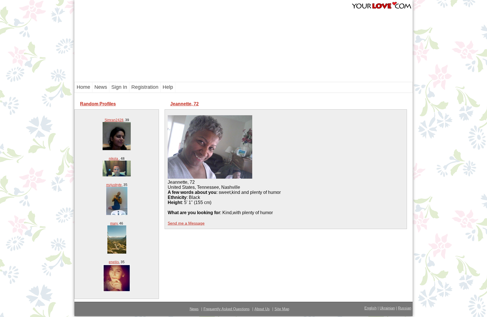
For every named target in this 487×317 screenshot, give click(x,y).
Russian (404, 308)
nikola (114, 159)
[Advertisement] (212, 40)
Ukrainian (387, 308)
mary (114, 223)
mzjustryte (114, 185)
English (370, 308)
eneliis (114, 262)
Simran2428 (114, 120)
